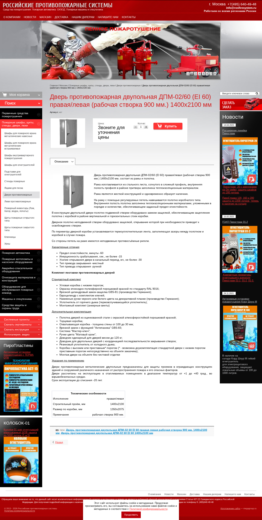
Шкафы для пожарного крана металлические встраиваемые (20, 146)
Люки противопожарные (17, 201)
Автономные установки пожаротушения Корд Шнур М (239, 300)
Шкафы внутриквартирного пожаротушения (19, 157)
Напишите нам (108, 17)
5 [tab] (203, 73)
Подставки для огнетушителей (12, 173)
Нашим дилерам (83, 17)
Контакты (129, 17)
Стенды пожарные (14, 181)
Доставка (61, 17)
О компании (11, 17)
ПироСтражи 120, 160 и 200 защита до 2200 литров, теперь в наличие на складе (240, 201)
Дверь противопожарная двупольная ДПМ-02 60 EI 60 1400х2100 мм (107, 433)
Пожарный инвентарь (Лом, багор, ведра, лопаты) (19, 209)
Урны (7, 243)
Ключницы (10, 237)
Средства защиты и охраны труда (14, 307)
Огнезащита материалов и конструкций (18, 279)
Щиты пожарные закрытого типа (19, 229)
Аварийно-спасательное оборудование (17, 270)
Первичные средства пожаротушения (15, 115)
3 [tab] (195, 73)
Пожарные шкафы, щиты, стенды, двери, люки (18, 124)
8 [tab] (215, 73)
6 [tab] (207, 73)
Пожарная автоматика (16, 252)
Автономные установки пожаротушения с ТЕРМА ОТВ (19, 355)
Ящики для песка (13, 188)
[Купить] (167, 126)
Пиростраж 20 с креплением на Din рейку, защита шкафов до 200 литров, (239, 189)
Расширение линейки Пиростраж (234, 132)
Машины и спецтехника (17, 298)
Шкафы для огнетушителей (19, 165)
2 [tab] (192, 73)
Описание (61, 161)
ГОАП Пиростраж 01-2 (235, 222)
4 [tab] (199, 73)
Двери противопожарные (18, 194)
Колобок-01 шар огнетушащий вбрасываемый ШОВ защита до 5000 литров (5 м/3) (21, 432)
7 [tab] (211, 73)
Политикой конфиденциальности (148, 509)
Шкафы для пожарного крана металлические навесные (20, 135)
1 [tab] (188, 73)
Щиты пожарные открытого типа (19, 219)
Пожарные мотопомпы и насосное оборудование (17, 260)
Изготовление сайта (230, 508)
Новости (30, 17)
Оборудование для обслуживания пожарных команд (17, 289)
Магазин (45, 17)
